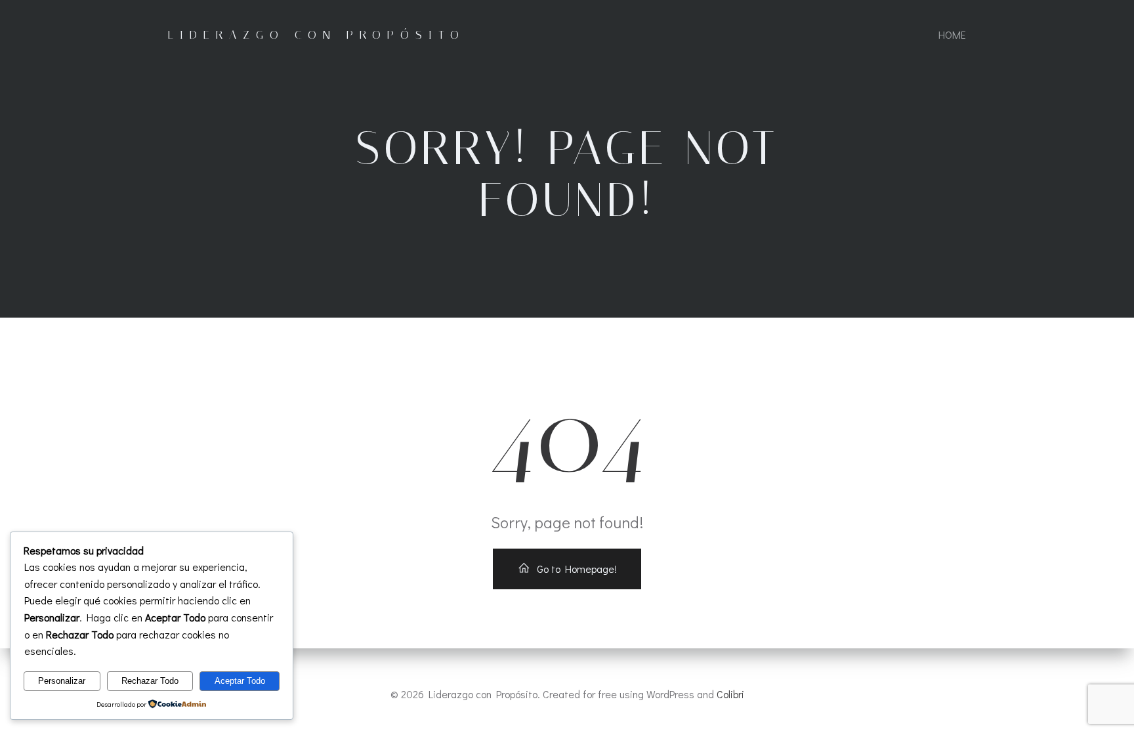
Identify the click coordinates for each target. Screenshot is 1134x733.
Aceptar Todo (240, 681)
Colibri (730, 694)
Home (952, 34)
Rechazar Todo (149, 681)
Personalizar (61, 681)
